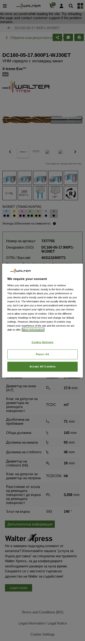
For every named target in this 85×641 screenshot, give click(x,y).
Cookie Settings (43, 342)
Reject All (42, 354)
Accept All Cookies (42, 366)
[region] (42, 321)
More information (33, 329)
